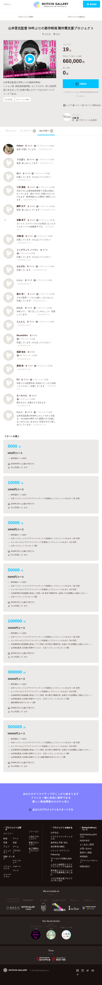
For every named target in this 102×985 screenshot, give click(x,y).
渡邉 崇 (20, 365)
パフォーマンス (7, 867)
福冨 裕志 (21, 351)
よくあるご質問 (87, 844)
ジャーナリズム (7, 875)
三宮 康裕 (21, 187)
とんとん (21, 321)
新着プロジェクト (34, 843)
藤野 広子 (21, 206)
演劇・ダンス (7, 857)
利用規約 (84, 856)
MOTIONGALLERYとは (88, 835)
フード (16, 870)
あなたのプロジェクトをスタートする (53, 809)
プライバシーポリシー (89, 861)
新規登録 (93, 4)
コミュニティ (7, 851)
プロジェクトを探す (26, 16)
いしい (20, 280)
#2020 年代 (85, 840)
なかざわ (21, 266)
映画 (58, 34)
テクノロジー (17, 861)
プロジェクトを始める (76, 16)
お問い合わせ (86, 848)
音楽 (15, 842)
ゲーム (16, 846)
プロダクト (17, 851)
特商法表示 (85, 866)
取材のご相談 (86, 852)
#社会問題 (9, 99)
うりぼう (21, 159)
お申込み (55, 832)
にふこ (20, 411)
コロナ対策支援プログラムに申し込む (62, 879)
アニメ (6, 846)
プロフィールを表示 (88, 120)
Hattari (20, 145)
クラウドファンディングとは (62, 837)
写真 (5, 842)
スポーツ (17, 866)
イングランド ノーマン (27, 249)
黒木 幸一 (21, 293)
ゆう (19, 173)
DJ (18, 379)
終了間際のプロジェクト (34, 850)
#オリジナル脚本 (22, 99)
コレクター (45, 130)
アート (16, 838)
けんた (20, 307)
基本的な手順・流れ (59, 842)
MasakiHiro (22, 335)
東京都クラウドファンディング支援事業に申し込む (62, 872)
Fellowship (55, 854)
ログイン (7, 4)
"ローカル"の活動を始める (61, 859)
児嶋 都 (20, 235)
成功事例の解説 (58, 846)
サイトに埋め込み (92, 105)
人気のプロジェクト (34, 837)
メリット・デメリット (60, 850)
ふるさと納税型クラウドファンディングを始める (62, 865)
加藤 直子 (21, 219)
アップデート (27, 130)
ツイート (78, 105)
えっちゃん (22, 395)
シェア (69, 105)
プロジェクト (11, 130)
